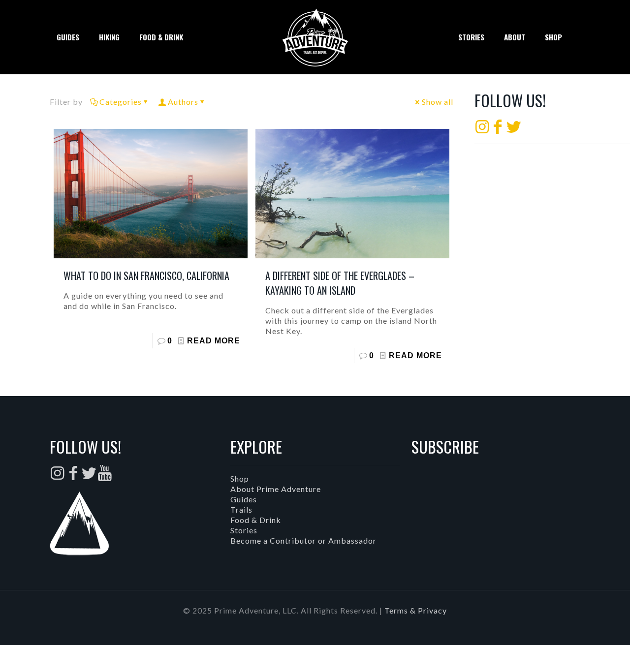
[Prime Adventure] (314, 37)
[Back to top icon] (582, 624)
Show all (437, 101)
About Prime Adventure (275, 488)
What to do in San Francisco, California (146, 275)
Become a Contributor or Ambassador (303, 540)
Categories (120, 101)
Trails (241, 509)
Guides (243, 499)
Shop (239, 478)
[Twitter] (514, 129)
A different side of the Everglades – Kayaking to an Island (339, 283)
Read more (213, 341)
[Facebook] (498, 129)
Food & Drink (255, 519)
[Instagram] (482, 129)
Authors (183, 101)
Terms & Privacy (415, 610)
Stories (243, 530)
